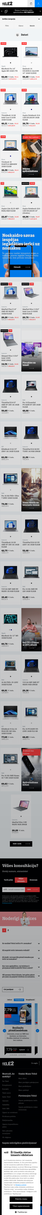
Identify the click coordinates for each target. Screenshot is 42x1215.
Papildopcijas (22, 1212)
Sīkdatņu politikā (20, 1185)
